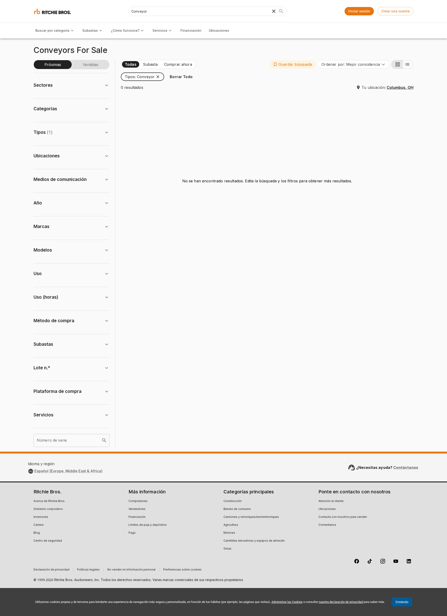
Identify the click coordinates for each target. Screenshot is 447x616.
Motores (229, 533)
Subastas (90, 30)
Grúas (227, 549)
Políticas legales (88, 570)
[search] (104, 440)
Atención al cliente (331, 501)
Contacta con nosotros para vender (342, 517)
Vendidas (90, 64)
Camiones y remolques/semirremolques (251, 517)
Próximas (52, 64)
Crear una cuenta (395, 11)
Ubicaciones (219, 30)
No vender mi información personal (131, 570)
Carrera (39, 525)
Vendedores (137, 509)
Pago (132, 533)
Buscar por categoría (52, 30)
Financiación (190, 30)
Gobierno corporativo (48, 509)
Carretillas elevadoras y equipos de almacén (254, 541)
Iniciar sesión (359, 11)
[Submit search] (281, 11)
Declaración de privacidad (51, 570)
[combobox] (353, 64)
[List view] (407, 64)
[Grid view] (397, 64)
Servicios (159, 30)
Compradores (138, 501)
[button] (292, 64)
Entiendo (402, 602)
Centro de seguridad (48, 541)
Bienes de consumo (237, 509)
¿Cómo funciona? (125, 30)
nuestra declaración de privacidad (341, 602)
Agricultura (231, 525)
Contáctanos (405, 467)
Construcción (233, 501)
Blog (37, 533)
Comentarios (327, 525)
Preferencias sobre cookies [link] (182, 570)
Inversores (41, 517)
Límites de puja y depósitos (148, 525)
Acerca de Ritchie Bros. (49, 501)
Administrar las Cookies (287, 602)
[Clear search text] (274, 11)
